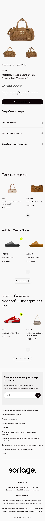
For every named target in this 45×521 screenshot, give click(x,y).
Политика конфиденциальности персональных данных (20, 410)
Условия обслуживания (9, 419)
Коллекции (6, 65)
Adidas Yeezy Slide (15, 230)
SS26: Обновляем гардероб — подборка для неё (22, 301)
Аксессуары (16, 65)
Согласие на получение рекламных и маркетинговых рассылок (22, 445)
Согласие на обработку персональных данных (17, 449)
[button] (28, 215)
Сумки (24, 65)
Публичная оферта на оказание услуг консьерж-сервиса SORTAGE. (20, 440)
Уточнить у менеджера (22, 102)
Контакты (5, 428)
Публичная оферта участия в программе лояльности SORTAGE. (19, 433)
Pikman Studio (27, 517)
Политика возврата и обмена (11, 415)
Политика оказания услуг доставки (13, 423)
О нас (4, 454)
